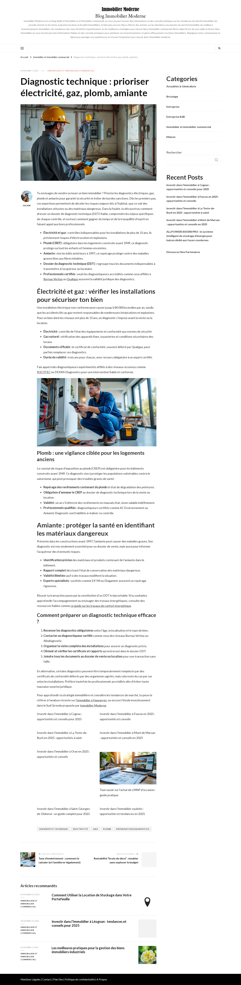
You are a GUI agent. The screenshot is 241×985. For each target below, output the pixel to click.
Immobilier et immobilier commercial (70, 70)
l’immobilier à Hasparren (91, 700)
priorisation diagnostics (132, 829)
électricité (80, 829)
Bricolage (172, 96)
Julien (27, 205)
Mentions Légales (30, 979)
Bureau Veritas (53, 279)
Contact (46, 979)
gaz (95, 829)
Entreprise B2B (175, 116)
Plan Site (58, 979)
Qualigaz (72, 279)
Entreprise (172, 106)
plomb (107, 829)
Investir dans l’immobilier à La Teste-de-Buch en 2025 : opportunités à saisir (190, 210)
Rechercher (174, 152)
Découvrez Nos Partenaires (183, 251)
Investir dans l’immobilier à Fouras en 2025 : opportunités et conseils (192, 198)
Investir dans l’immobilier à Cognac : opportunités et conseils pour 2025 (188, 187)
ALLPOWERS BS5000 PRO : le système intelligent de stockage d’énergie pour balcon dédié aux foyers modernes (189, 235)
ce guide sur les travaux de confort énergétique (100, 606)
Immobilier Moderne (93, 705)
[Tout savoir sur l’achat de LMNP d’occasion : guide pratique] (128, 768)
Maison (170, 136)
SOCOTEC (43, 372)
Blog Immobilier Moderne (120, 16)
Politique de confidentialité (80, 979)
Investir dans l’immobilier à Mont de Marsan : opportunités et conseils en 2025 (193, 222)
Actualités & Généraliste (181, 86)
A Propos (102, 979)
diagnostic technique (53, 829)
